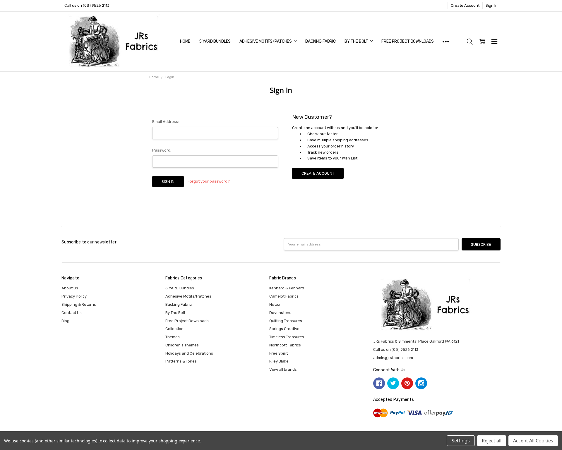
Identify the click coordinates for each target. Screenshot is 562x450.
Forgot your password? (209, 181)
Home (185, 41)
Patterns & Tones (181, 361)
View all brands (283, 369)
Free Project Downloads (407, 41)
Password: (161, 150)
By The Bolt (357, 41)
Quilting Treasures (285, 321)
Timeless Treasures (286, 337)
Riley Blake (279, 361)
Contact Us (71, 312)
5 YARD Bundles (215, 41)
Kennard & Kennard (286, 288)
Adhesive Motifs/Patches (266, 41)
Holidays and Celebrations (189, 353)
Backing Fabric (320, 41)
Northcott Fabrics (285, 345)
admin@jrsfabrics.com (393, 357)
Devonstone (280, 312)
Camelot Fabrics (284, 296)
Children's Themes (182, 345)
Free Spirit (278, 353)
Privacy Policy (74, 296)
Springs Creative (284, 329)
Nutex (274, 304)
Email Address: (165, 121)
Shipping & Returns (78, 304)
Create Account (465, 5)
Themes (172, 337)
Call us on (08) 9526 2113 (86, 5)
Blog (65, 321)
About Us (69, 288)
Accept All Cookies (533, 440)
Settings (461, 440)
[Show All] (445, 41)
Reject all (491, 440)
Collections (175, 329)
